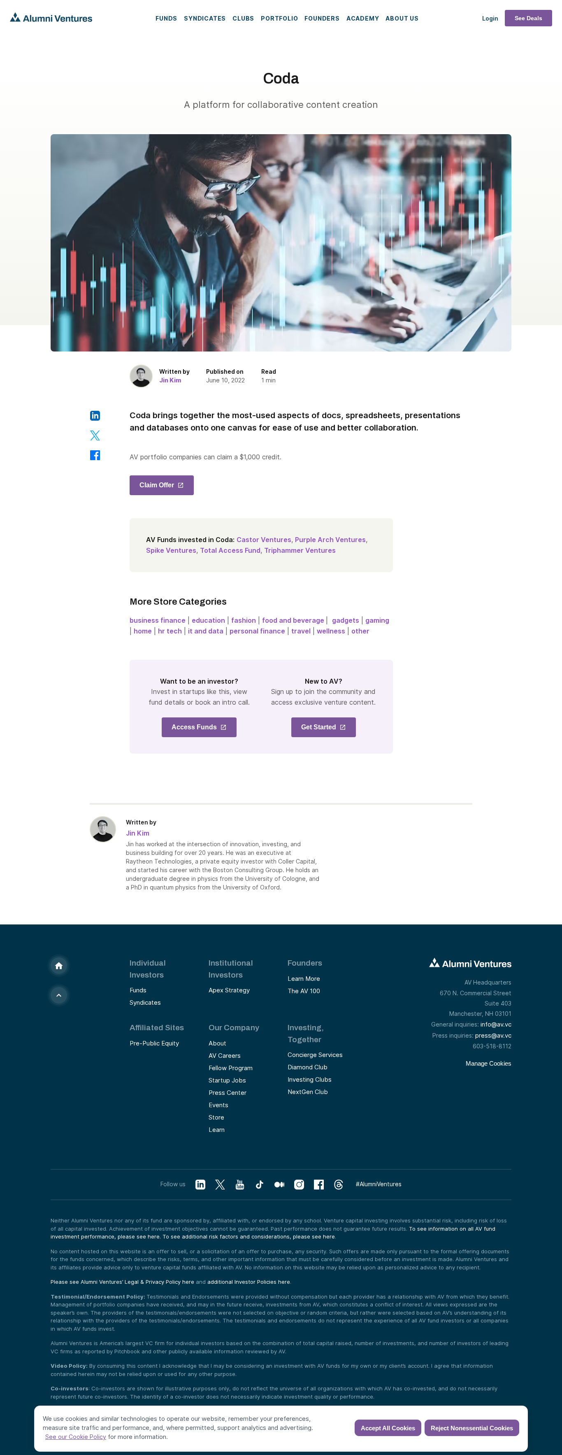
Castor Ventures (264, 539)
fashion (243, 620)
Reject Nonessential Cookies (472, 1428)
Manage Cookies (488, 1063)
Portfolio (279, 18)
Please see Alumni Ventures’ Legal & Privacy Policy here (122, 1281)
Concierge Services (315, 1055)
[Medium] (279, 1185)
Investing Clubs (310, 1079)
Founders (321, 18)
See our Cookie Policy (75, 1436)
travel (301, 631)
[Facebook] (319, 1185)
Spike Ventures (171, 550)
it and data (205, 631)
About (217, 1043)
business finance (158, 620)
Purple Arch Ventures (330, 539)
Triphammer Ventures (300, 550)
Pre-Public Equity (154, 1043)
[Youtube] (240, 1185)
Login (490, 18)
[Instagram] (299, 1185)
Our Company (234, 1027)
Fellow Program (231, 1068)
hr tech (170, 631)
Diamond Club (307, 1067)
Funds (166, 18)
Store (216, 1117)
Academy (362, 18)
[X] (220, 1185)
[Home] (59, 965)
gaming (377, 620)
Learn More (304, 978)
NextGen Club (308, 1092)
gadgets (345, 620)
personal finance (257, 631)
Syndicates (205, 18)
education (208, 620)
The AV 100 (304, 991)
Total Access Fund (230, 550)
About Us (402, 18)
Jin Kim (170, 380)
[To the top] (59, 995)
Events (218, 1105)
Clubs (243, 18)
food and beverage (294, 620)
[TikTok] (260, 1185)
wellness (331, 631)
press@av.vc (493, 1035)
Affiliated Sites (157, 1027)
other (360, 631)
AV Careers (225, 1055)
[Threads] (339, 1185)
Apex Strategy (229, 990)
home (143, 631)
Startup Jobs (227, 1080)
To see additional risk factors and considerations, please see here (249, 1236)
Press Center (227, 1092)
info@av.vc (496, 1024)
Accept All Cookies (388, 1428)
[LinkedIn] (200, 1185)
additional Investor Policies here (248, 1281)
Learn (217, 1130)
